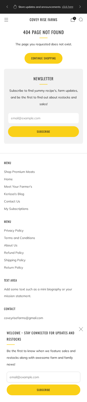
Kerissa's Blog (14, 194)
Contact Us (12, 201)
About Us (10, 245)
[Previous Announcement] (7, 6)
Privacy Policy (13, 230)
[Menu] (6, 19)
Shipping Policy (14, 260)
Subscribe (43, 390)
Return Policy (13, 267)
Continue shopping (43, 58)
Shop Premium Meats (19, 172)
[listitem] (43, 6)
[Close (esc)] (81, 329)
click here (67, 6)
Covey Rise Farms (43, 19)
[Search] (81, 19)
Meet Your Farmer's (18, 187)
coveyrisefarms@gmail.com (23, 318)
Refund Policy (14, 253)
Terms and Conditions (19, 238)
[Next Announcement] (80, 6)
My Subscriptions (16, 209)
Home (8, 179)
